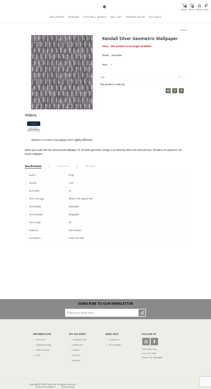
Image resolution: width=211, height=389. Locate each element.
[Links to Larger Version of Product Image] (62, 72)
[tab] (37, 166)
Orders (76, 349)
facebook (174, 90)
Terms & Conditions (45, 386)
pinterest (181, 90)
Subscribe (141, 312)
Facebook (154, 341)
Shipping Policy (43, 344)
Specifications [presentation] (33, 166)
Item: (105, 64)
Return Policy (42, 349)
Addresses (78, 344)
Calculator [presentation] (63, 166)
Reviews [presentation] (90, 166)
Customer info (80, 339)
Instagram (146, 341)
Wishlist (76, 360)
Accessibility (115, 344)
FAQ (38, 355)
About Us (40, 339)
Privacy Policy (68, 386)
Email (168, 90)
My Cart (76, 355)
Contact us (114, 339)
